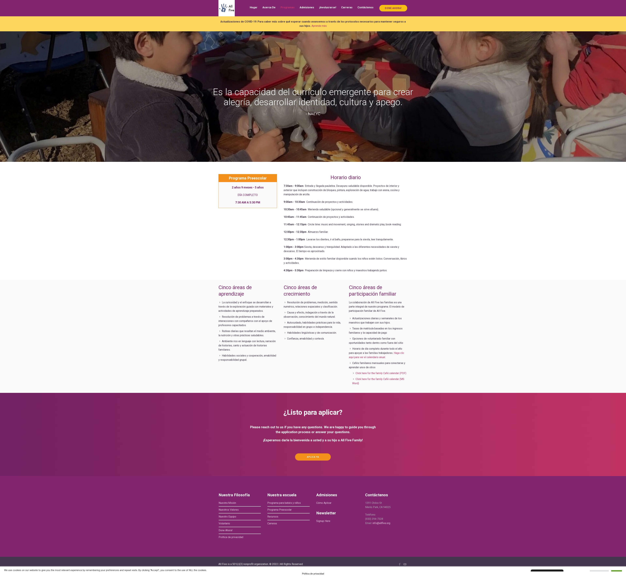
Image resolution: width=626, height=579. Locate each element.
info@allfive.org (381, 523)
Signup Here (323, 521)
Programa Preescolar (279, 509)
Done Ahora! (226, 530)
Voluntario (224, 523)
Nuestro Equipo (227, 516)
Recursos (272, 516)
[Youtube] (405, 564)
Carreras (272, 523)
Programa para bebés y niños (284, 502)
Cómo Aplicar (323, 502)
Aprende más (319, 25)
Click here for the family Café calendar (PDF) (381, 373)
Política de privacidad (231, 537)
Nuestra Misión (227, 502)
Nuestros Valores (229, 509)
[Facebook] (400, 564)
